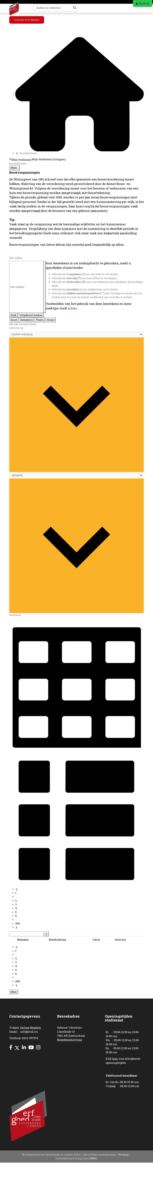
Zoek (13, 315)
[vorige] (16, 889)
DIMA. (93, 1158)
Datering (120, 939)
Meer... (14, 167)
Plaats (40, 319)
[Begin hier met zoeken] (79, 94)
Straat (50, 319)
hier (74, 308)
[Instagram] (38, 1047)
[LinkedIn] (24, 1047)
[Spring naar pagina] (46, 934)
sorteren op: (16, 328)
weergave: (15, 615)
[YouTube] (31, 1047)
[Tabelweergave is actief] (76, 685)
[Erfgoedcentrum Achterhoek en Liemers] (16, 8)
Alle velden (16, 258)
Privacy (123, 1154)
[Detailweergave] (76, 819)
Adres (96, 939)
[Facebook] (10, 1047)
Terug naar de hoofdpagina (26, 19)
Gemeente (26, 319)
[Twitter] (17, 1047)
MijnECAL (144, 3)
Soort (13, 319)
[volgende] (16, 927)
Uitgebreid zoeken (31, 315)
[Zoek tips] (44, 287)
